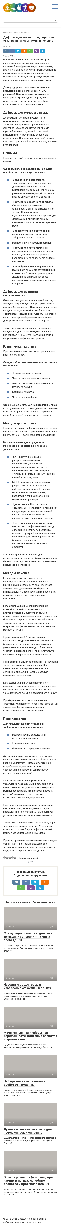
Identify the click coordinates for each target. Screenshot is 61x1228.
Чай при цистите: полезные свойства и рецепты (24, 1082)
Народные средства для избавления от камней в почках (27, 986)
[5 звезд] (15, 857)
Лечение (7, 46)
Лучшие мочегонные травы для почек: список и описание (28, 1130)
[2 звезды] (7, 857)
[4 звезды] (12, 857)
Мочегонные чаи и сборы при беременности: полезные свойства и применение (30, 1036)
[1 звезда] (4, 857)
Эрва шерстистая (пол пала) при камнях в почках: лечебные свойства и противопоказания (28, 1180)
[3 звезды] (9, 857)
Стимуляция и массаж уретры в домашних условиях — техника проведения (28, 936)
